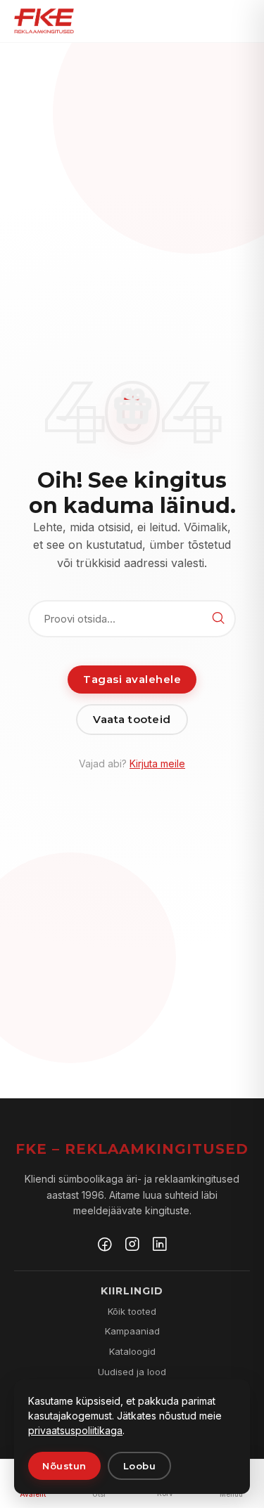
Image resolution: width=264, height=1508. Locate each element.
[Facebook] (104, 1246)
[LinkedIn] (159, 1246)
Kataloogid (132, 1351)
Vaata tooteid (132, 719)
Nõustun (64, 1465)
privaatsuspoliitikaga (75, 1430)
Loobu (139, 1465)
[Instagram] (132, 1246)
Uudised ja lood (132, 1371)
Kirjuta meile (157, 763)
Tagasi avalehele (132, 679)
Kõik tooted (132, 1311)
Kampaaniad (132, 1331)
